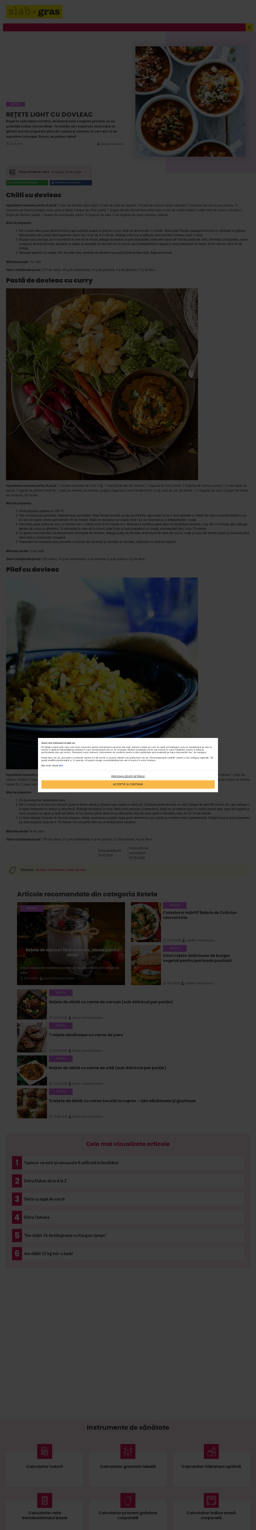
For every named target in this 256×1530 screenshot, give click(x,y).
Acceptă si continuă (128, 784)
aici (61, 765)
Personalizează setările (128, 776)
